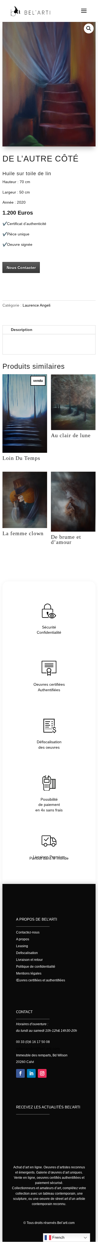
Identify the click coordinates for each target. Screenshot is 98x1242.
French (58, 1237)
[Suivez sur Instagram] (42, 1073)
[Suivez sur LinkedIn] (31, 1073)
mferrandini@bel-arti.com (38, 1048)
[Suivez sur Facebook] (20, 1073)
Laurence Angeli (36, 305)
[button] (89, 28)
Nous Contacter (21, 267)
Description (21, 329)
